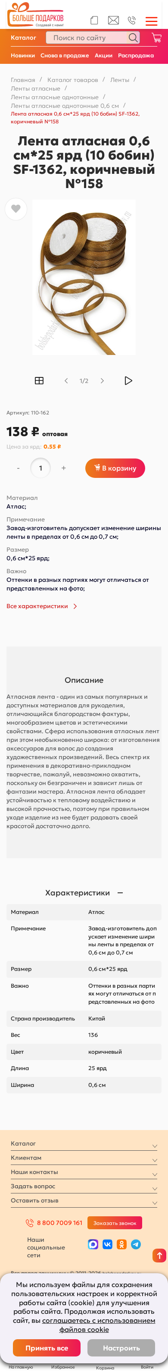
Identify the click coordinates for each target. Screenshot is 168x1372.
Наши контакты (34, 1172)
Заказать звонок (115, 1223)
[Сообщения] (113, 22)
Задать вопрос (33, 1186)
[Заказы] (94, 20)
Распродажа (136, 55)
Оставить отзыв (35, 1200)
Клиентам (26, 1158)
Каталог (23, 37)
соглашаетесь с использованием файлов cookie (99, 1325)
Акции (103, 55)
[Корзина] (156, 37)
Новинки (23, 55)
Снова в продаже (64, 55)
